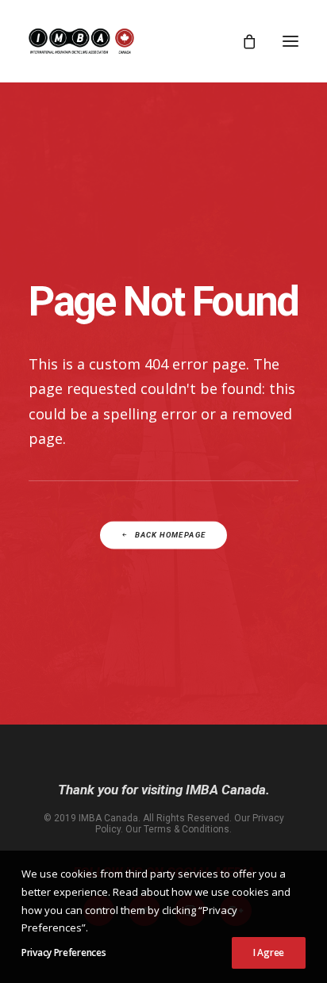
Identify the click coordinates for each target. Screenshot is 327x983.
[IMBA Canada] (81, 41)
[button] (290, 41)
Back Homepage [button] (170, 534)
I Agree (268, 952)
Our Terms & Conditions (177, 829)
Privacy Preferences (63, 952)
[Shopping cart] (242, 41)
